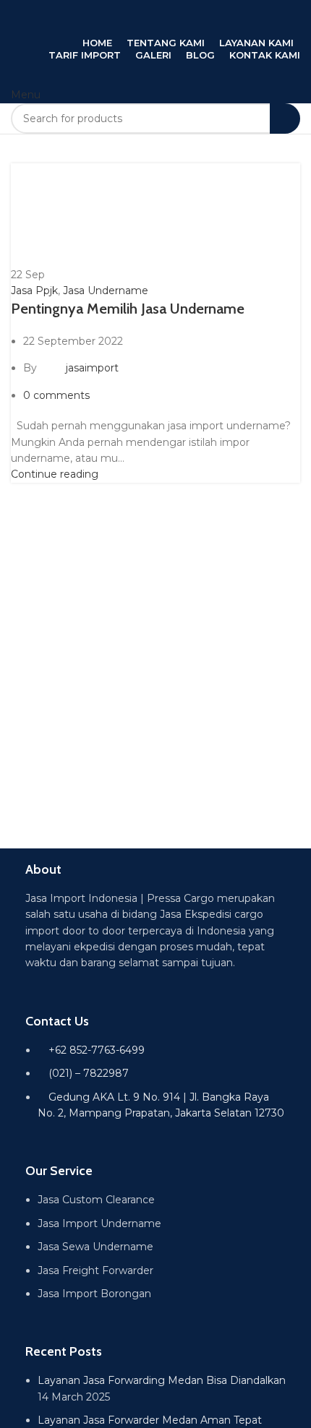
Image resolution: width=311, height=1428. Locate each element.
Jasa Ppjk (34, 290)
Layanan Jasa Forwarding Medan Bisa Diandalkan (162, 1380)
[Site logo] (155, 16)
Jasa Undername (105, 290)
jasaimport (92, 367)
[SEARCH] (285, 118)
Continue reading (54, 474)
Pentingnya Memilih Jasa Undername (127, 308)
